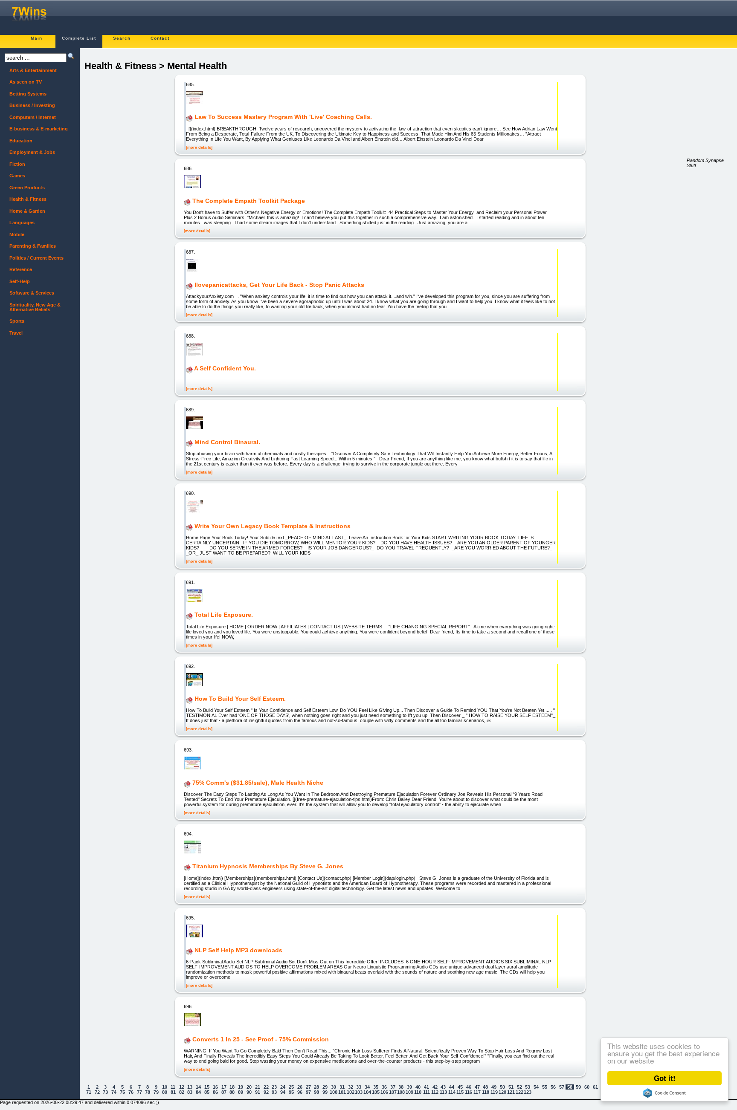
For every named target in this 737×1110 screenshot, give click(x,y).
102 (350, 1092)
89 (240, 1092)
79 (156, 1092)
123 (527, 1092)
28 (316, 1087)
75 (122, 1092)
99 (325, 1092)
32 (350, 1087)
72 (97, 1092)
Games (17, 175)
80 (164, 1092)
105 (376, 1092)
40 (418, 1087)
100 (333, 1092)
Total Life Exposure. (223, 615)
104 (367, 1092)
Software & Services (31, 292)
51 (511, 1087)
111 (426, 1092)
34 (367, 1087)
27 (308, 1087)
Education (20, 140)
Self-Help (19, 281)
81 (173, 1092)
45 (460, 1087)
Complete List (79, 38)
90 (249, 1092)
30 (333, 1087)
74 (113, 1092)
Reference (20, 269)
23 (274, 1087)
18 (232, 1087)
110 (417, 1092)
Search (122, 38)
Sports (16, 321)
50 (502, 1087)
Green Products (27, 187)
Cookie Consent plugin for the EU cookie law (664, 1093)
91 (257, 1092)
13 (189, 1087)
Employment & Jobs (32, 152)
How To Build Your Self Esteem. (240, 698)
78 (147, 1092)
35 (375, 1087)
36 (384, 1087)
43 (443, 1087)
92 (266, 1092)
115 (460, 1092)
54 (536, 1087)
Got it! (665, 1078)
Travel (16, 332)
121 (511, 1092)
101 (342, 1092)
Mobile (16, 234)
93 (274, 1092)
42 (435, 1087)
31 (342, 1087)
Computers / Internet (32, 117)
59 (578, 1087)
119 (494, 1092)
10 (164, 1087)
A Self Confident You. (225, 368)
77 (139, 1092)
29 (325, 1087)
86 (215, 1092)
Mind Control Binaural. (227, 442)
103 (359, 1092)
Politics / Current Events (36, 257)
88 (232, 1092)
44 (451, 1087)
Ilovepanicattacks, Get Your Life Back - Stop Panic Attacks (279, 284)
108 (401, 1092)
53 (527, 1087)
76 (130, 1092)
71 (88, 1092)
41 (426, 1087)
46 (468, 1087)
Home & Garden (27, 211)
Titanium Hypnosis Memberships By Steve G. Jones (267, 866)
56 (553, 1087)
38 (400, 1087)
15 (206, 1087)
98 (316, 1092)
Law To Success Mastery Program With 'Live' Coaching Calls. (283, 117)
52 (519, 1087)
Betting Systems (27, 93)
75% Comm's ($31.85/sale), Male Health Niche (257, 782)
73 (105, 1092)
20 (249, 1087)
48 (485, 1087)
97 (308, 1092)
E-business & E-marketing (38, 128)
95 (291, 1092)
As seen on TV (25, 81)
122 (519, 1092)
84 (198, 1092)
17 (223, 1087)
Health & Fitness (27, 199)
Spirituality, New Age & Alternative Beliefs (35, 307)
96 (299, 1092)
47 (477, 1087)
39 (409, 1087)
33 (358, 1087)
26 (299, 1087)
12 (181, 1087)
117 (477, 1092)
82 (181, 1092)
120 (502, 1092)
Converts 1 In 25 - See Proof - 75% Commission (260, 1039)
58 (569, 1087)
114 (452, 1092)
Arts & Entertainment (33, 70)
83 (189, 1092)
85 (206, 1092)
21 (257, 1087)
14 (198, 1087)
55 (544, 1087)
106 (384, 1092)
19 (240, 1087)
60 (586, 1087)
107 (393, 1092)
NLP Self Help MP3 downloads (238, 950)
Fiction (17, 164)
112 (434, 1092)
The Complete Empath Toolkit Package (248, 200)
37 (392, 1087)
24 (282, 1087)
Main (36, 38)
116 (468, 1092)
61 (595, 1087)
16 (215, 1087)
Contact (160, 38)
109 (409, 1092)
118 (485, 1092)
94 (282, 1092)
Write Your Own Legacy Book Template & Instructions (272, 526)
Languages (22, 222)
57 (561, 1087)
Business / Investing (32, 105)
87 (223, 1092)
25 (291, 1087)
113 (443, 1092)
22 (266, 1087)
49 (493, 1087)
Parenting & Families (32, 246)
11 (173, 1087)
